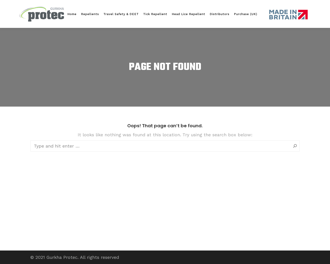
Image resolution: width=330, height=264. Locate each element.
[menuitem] (72, 14)
